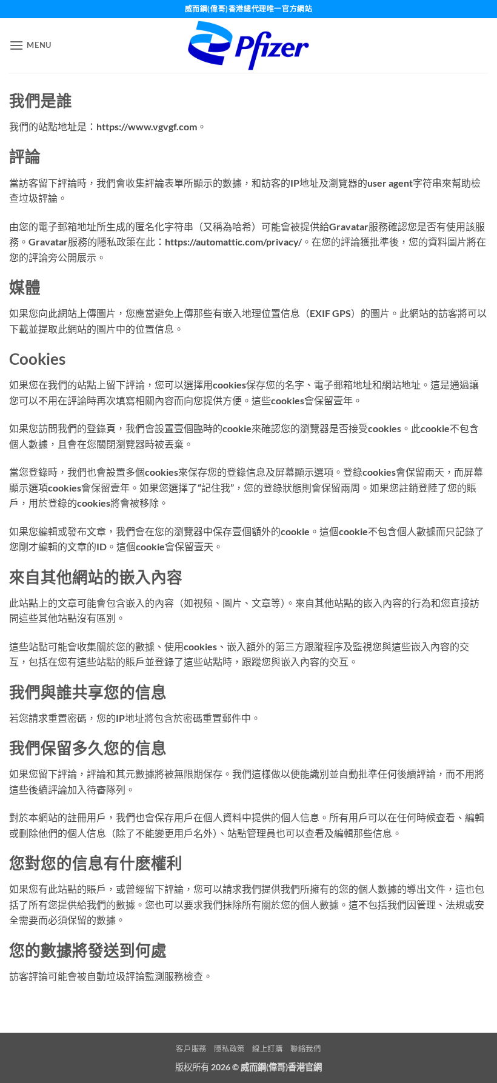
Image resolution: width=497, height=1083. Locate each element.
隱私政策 (229, 1048)
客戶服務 (191, 1048)
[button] (30, 45)
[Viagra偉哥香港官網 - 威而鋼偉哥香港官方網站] (248, 45)
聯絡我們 (305, 1048)
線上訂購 (267, 1048)
